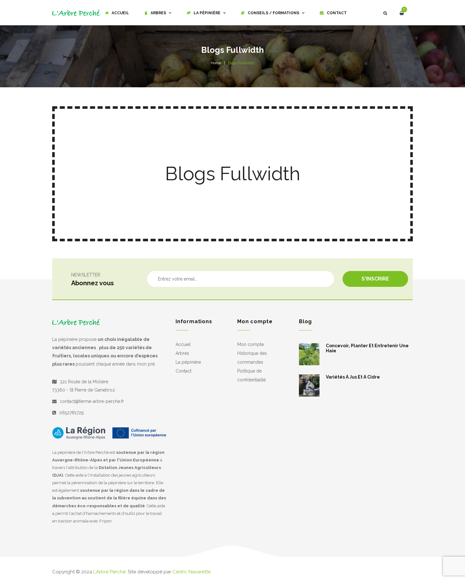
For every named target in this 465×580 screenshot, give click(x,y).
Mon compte (250, 344)
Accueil (183, 344)
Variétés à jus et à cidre (353, 376)
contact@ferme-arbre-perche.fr (92, 401)
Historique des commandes (252, 358)
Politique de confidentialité (251, 375)
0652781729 (71, 412)
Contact (183, 370)
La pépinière (188, 362)
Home (216, 63)
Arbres (182, 353)
